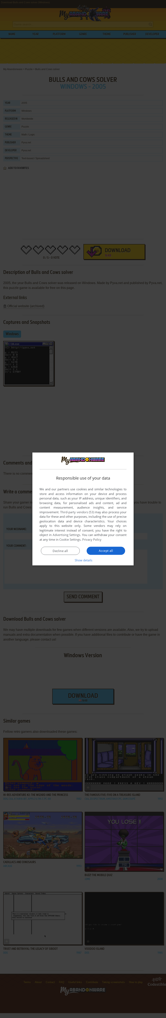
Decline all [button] (60, 551)
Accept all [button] (106, 551)
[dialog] (83, 509)
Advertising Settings (66, 535)
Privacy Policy (91, 539)
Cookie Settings (70, 539)
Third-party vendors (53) (77, 512)
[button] (83, 560)
